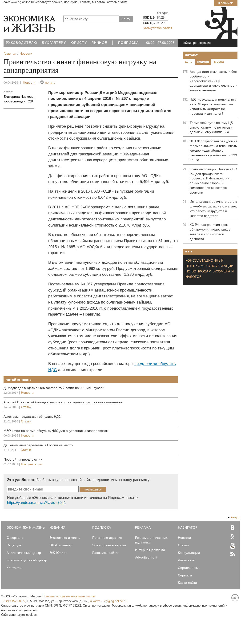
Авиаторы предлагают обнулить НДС (32, 416)
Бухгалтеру (54, 43)
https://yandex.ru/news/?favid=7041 (36, 503)
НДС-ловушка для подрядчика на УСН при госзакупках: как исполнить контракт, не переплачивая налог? (213, 106)
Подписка (128, 43)
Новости (29, 82)
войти (187, 43)
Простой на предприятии (23, 459)
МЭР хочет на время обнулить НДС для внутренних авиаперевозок (56, 431)
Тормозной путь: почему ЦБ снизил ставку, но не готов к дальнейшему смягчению (211, 127)
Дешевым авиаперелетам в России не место (38, 445)
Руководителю (21, 43)
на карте (94, 601)
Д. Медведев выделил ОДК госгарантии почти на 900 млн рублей (54, 388)
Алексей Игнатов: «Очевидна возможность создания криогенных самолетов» (63, 402)
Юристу (79, 43)
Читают (191, 55)
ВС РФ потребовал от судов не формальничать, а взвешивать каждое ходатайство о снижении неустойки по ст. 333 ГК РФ (213, 150)
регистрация (202, 43)
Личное (99, 43)
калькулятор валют (157, 28)
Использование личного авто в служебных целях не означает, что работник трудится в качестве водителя (213, 209)
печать (50, 82)
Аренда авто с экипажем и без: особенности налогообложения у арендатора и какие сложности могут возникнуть (213, 81)
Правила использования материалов (68, 596)
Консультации (31, 464)
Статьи (26, 407)
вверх (235, 517)
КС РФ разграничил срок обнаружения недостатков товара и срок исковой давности (210, 232)
